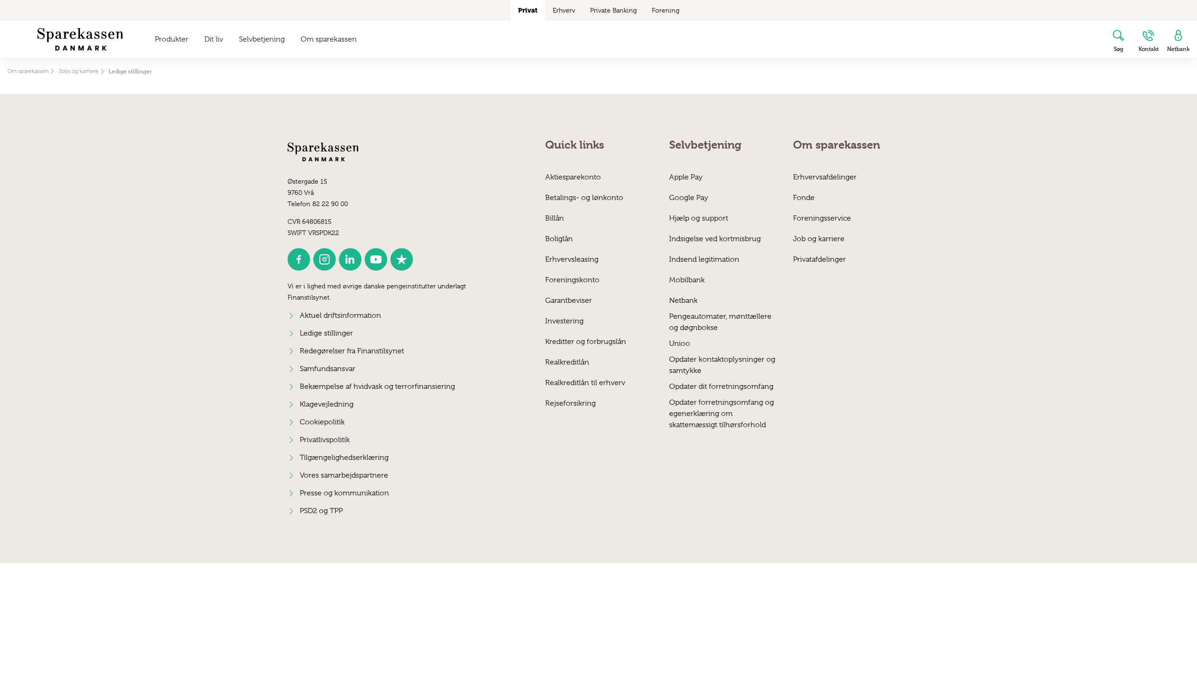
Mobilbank (687, 280)
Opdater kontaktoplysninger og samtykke (722, 364)
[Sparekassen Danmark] (80, 39)
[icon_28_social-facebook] (299, 259)
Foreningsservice (822, 218)
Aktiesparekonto (573, 177)
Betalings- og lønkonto (584, 197)
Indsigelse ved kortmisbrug (715, 239)
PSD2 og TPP (321, 511)
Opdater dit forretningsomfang (721, 386)
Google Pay (688, 197)
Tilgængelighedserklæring (344, 457)
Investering (564, 321)
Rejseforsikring (570, 403)
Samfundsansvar (327, 369)
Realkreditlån (567, 362)
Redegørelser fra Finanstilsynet (352, 351)
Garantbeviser (568, 300)
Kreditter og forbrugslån (585, 341)
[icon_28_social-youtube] (376, 259)
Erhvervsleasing (571, 259)
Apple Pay (686, 177)
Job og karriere (818, 239)
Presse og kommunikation (344, 493)
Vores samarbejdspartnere (344, 475)
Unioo (679, 343)
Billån (554, 218)
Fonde (804, 197)
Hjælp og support (698, 218)
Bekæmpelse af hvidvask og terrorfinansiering (377, 386)
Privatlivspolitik (325, 440)
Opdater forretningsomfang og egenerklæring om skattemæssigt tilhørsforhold (721, 407)
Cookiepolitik (322, 422)
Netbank (683, 300)
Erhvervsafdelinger (825, 177)
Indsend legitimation (704, 259)
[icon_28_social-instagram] (324, 259)
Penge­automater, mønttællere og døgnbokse (720, 321)
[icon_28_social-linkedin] (350, 259)
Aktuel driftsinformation (340, 315)
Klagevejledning (326, 404)
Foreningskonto (572, 280)
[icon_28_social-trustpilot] (401, 259)
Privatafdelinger (819, 259)
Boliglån (559, 239)
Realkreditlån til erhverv (585, 383)
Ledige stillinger (326, 333)
